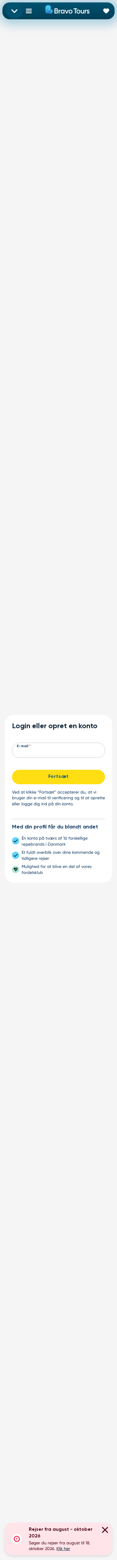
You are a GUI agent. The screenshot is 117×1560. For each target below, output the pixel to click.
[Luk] (105, 1530)
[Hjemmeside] (67, 10)
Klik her (63, 1548)
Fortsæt (58, 776)
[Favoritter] (106, 10)
